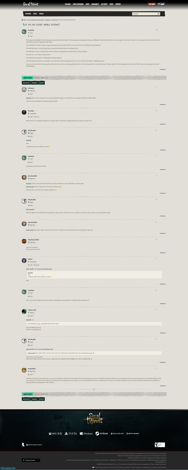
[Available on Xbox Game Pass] (117, 433)
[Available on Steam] (101, 433)
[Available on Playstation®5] (70, 433)
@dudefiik (28, 98)
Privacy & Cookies (123, 467)
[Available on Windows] (86, 433)
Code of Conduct (136, 467)
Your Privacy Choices (101, 467)
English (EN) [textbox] (30, 460)
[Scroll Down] (12, 468)
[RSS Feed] (23, 20)
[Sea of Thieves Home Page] (31, 4)
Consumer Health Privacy (158, 467)
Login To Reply (28, 78)
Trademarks (146, 467)
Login (162, 4)
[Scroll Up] (4, 468)
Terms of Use (113, 467)
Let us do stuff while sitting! (44, 269)
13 (156, 30)
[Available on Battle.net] (132, 433)
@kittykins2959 (30, 209)
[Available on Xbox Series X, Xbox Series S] (55, 433)
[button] (31, 460)
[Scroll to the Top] (2, 468)
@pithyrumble (29, 187)
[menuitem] (67, 4)
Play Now (152, 4)
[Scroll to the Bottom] (14, 468)
